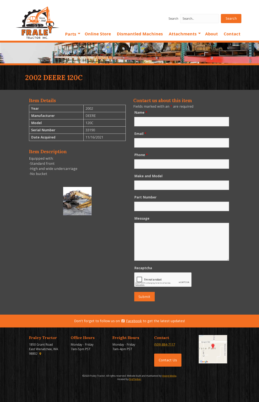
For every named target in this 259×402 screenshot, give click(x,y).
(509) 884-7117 (164, 344)
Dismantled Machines (140, 34)
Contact (232, 34)
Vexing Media (169, 375)
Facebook (134, 321)
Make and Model (148, 176)
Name (140, 112)
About (211, 34)
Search (173, 18)
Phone (141, 155)
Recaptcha (143, 268)
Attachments (183, 34)
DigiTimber (135, 379)
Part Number (145, 197)
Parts (70, 34)
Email (140, 133)
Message (141, 218)
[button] (231, 18)
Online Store (98, 34)
